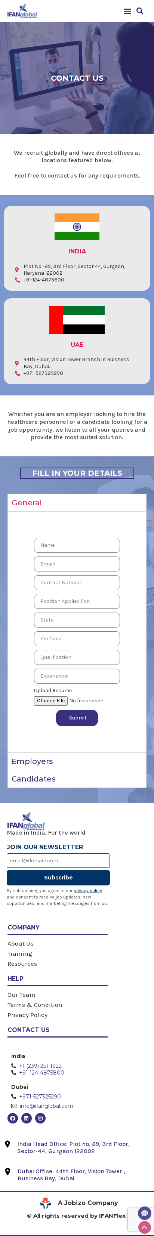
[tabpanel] (77, 631)
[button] (127, 11)
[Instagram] (40, 1118)
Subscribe (58, 877)
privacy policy (88, 890)
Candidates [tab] (34, 778)
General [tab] (27, 502)
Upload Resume (53, 690)
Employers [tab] (32, 761)
